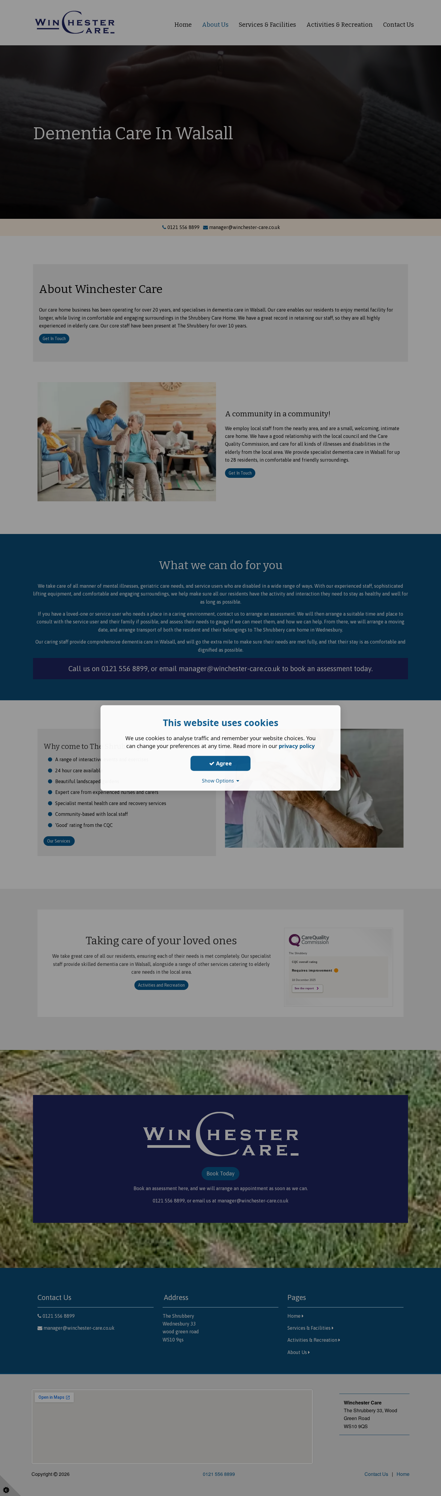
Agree (223, 763)
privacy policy (297, 746)
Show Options (219, 780)
